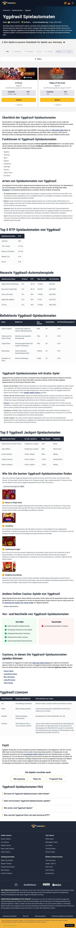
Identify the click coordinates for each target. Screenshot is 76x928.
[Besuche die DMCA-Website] (56, 884)
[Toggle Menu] (72, 3)
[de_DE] (69, 3)
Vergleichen (20, 105)
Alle (7, 51)
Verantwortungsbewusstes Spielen (62, 916)
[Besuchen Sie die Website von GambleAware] (30, 884)
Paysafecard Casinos (8, 867)
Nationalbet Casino (51, 842)
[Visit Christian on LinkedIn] (16, 22)
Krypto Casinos (6, 839)
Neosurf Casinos (6, 863)
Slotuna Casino (50, 852)
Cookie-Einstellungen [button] (9, 925)
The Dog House (50, 860)
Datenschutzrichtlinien (10, 916)
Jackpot (50, 51)
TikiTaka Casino (50, 849)
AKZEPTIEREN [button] (69, 925)
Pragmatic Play (55, 779)
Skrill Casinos (5, 870)
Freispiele (30, 51)
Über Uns (25, 916)
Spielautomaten (17, 10)
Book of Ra (49, 867)
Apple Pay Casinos (7, 860)
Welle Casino (49, 839)
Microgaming (19, 779)
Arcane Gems (49, 873)
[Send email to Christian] (18, 22)
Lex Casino (48, 845)
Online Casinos (5, 852)
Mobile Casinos (6, 845)
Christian (13, 22)
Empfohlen (18, 51)
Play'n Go (37, 779)
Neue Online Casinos (7, 849)
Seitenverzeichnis (40, 916)
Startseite (6, 10)
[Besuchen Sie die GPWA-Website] (46, 884)
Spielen (19, 100)
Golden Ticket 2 (50, 863)
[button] (38, 59)
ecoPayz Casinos (6, 873)
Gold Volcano (49, 870)
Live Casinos (5, 842)
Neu (40, 51)
